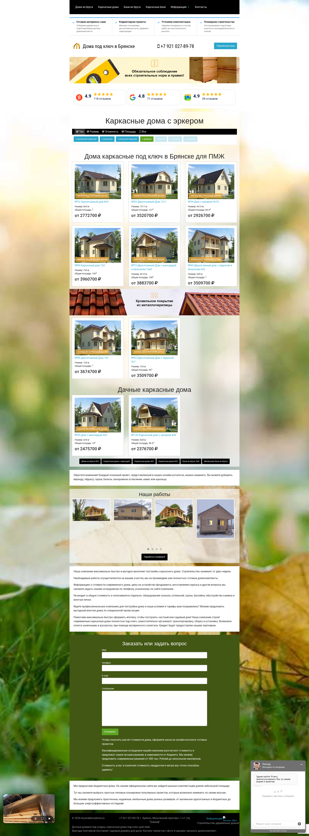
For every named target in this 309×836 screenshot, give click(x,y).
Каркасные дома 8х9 (168, 461)
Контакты (201, 7)
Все (143, 131)
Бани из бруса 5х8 (191, 461)
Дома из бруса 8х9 (90, 461)
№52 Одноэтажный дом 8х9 (91, 201)
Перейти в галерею (154, 557)
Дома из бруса (84, 7)
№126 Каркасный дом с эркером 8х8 (153, 435)
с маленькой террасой (86, 139)
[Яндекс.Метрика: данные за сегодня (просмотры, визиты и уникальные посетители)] (230, 818)
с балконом (107, 139)
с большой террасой (127, 139)
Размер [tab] (94, 131)
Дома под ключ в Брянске (108, 46)
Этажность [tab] (111, 131)
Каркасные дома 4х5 (144, 461)
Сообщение (108, 688)
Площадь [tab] (130, 131)
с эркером (146, 139)
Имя (104, 650)
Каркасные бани (156, 7)
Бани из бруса (132, 7)
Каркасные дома (108, 7)
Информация (179, 7)
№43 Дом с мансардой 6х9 (91, 435)
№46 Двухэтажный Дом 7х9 (91, 357)
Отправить (110, 731)
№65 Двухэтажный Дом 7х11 (148, 201)
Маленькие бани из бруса (216, 461)
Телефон (106, 663)
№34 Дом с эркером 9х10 (203, 201)
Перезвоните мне (226, 46)
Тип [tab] (81, 131)
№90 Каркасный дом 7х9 (90, 265)
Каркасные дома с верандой (116, 461)
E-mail (105, 675)
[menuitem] (84, 7)
